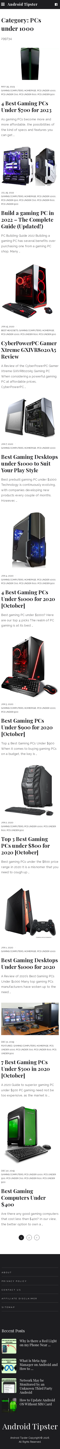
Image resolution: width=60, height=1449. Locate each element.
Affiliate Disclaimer (20, 1298)
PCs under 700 (9, 94)
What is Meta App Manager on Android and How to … (39, 1364)
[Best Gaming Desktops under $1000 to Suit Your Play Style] (30, 417)
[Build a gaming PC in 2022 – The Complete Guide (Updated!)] (30, 166)
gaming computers (12, 90)
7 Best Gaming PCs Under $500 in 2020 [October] (25, 1069)
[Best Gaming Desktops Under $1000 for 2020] (30, 912)
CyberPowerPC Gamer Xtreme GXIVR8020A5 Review (28, 350)
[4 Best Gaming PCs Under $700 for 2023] (30, 64)
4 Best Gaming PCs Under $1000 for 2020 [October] (28, 599)
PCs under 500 (9, 200)
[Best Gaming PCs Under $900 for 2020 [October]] (30, 667)
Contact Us (11, 1290)
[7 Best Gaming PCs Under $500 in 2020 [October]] (30, 1019)
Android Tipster (23, 4)
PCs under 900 (46, 94)
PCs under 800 (27, 94)
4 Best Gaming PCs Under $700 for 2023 (26, 106)
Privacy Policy (14, 1281)
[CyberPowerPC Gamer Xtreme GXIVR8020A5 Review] (30, 291)
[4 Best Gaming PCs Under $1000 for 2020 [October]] (30, 540)
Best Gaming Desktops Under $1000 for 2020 (29, 963)
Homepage (30, 90)
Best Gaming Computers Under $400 (23, 1198)
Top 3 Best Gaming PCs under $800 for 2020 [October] (25, 845)
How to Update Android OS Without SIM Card (37, 1402)
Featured (6, 1045)
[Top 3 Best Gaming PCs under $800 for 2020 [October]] (30, 790)
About (7, 1272)
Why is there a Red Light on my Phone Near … (38, 1343)
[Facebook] (57, 4)
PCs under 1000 (46, 90)
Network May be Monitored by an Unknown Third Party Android (36, 1386)
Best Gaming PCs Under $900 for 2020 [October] (27, 727)
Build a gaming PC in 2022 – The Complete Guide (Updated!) (27, 219)
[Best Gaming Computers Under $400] (30, 1135)
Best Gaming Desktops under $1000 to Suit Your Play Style (29, 463)
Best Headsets (9, 330)
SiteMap (8, 1307)
